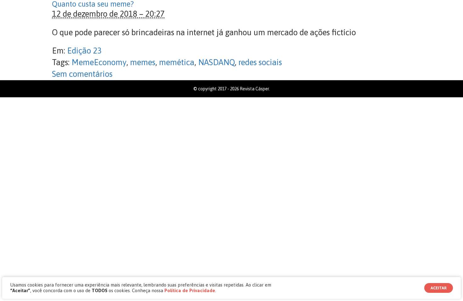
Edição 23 (84, 50)
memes (142, 62)
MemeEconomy (98, 62)
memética (176, 62)
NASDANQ (216, 62)
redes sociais (260, 62)
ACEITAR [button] (439, 288)
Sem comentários (82, 74)
